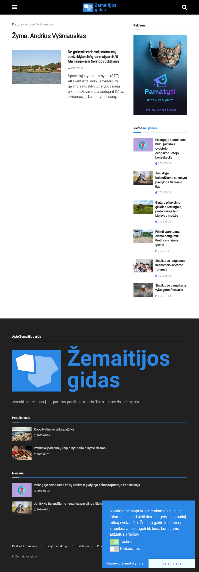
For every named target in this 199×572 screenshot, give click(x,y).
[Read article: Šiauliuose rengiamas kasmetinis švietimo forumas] (143, 265)
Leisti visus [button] (172, 563)
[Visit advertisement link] (160, 75)
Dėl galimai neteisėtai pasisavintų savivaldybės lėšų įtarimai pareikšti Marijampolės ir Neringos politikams (94, 56)
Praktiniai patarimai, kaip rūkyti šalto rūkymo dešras (70, 448)
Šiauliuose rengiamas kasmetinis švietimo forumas (170, 265)
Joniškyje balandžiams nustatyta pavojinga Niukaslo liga (73, 503)
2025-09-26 (43, 435)
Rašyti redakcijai (57, 546)
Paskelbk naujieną (24, 546)
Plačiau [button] (132, 534)
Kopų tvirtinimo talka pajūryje (54, 429)
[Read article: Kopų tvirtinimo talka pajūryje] (22, 434)
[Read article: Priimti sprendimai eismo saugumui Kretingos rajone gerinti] (143, 236)
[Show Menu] (14, 7)
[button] (114, 541)
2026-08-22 (164, 163)
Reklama (83, 546)
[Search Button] (184, 7)
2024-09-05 (77, 67)
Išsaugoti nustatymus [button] (125, 563)
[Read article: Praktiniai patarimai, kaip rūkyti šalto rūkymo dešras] (22, 453)
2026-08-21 (164, 275)
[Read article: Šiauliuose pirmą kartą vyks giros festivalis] (143, 290)
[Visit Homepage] (99, 7)
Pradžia (17, 24)
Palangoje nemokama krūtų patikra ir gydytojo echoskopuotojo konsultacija (87, 485)
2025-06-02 (43, 454)
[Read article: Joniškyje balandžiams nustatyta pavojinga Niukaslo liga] (143, 178)
